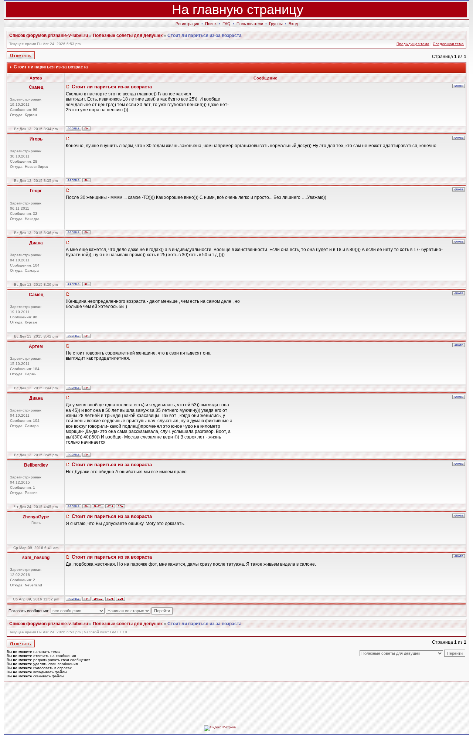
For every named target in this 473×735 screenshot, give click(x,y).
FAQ (226, 23)
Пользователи (249, 23)
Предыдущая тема (413, 44)
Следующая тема (448, 44)
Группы (276, 23)
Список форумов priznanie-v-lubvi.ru (48, 35)
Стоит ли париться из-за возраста (204, 35)
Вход (293, 23)
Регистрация (187, 23)
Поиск (211, 23)
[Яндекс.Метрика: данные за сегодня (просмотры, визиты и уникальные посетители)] (220, 728)
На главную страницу (237, 9)
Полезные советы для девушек (128, 35)
